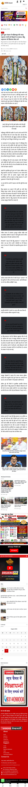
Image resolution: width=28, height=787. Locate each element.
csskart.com (8, 781)
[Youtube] (13, 88)
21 (17, 647)
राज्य (8, 29)
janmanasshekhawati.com (13, 780)
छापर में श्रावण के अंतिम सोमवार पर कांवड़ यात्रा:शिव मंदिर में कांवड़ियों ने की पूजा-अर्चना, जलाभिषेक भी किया (7, 490)
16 (25, 643)
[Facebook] (2, 88)
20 (14, 647)
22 (21, 647)
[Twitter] (5, 88)
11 (6, 643)
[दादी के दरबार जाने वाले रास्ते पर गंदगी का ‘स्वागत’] (21, 500)
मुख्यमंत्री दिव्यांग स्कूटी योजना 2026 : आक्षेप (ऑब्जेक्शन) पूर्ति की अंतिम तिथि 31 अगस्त (20, 482)
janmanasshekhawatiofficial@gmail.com (10, 765)
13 (14, 643)
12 (10, 643)
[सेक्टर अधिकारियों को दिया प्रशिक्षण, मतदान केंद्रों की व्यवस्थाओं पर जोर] (7, 500)
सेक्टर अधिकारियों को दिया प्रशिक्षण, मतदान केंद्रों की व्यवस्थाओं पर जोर (6, 507)
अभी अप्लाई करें (14, 550)
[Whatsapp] (10, 88)
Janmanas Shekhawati (6, 48)
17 (2, 647)
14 (17, 643)
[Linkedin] (8, 88)
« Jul (2, 658)
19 (10, 647)
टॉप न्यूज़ (5, 25)
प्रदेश (20, 25)
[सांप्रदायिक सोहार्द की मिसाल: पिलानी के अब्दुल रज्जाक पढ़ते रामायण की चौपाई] (14, 443)
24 (2, 650)
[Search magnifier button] (26, 8)
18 (6, 647)
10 (2, 643)
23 (25, 647)
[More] (15, 88)
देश (9, 25)
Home (4, 29)
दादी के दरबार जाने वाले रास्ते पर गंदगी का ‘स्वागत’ (20, 506)
